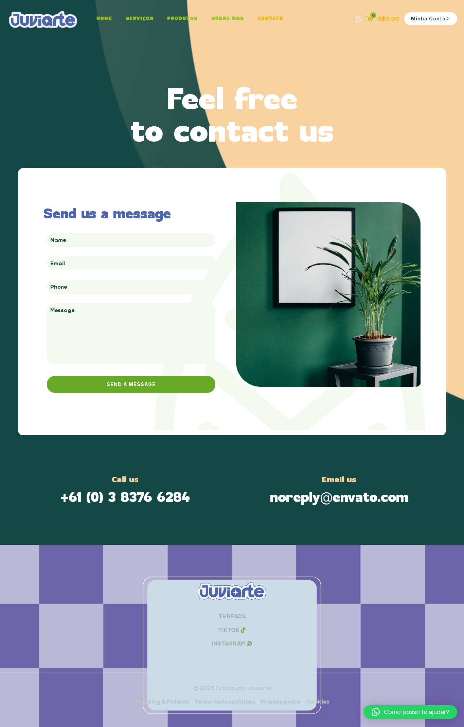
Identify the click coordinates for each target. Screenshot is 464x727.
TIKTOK (228, 630)
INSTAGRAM (229, 643)
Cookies (317, 701)
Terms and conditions (225, 701)
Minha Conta (428, 18)
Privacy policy (281, 701)
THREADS (232, 616)
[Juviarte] (43, 18)
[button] (410, 712)
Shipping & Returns (162, 701)
